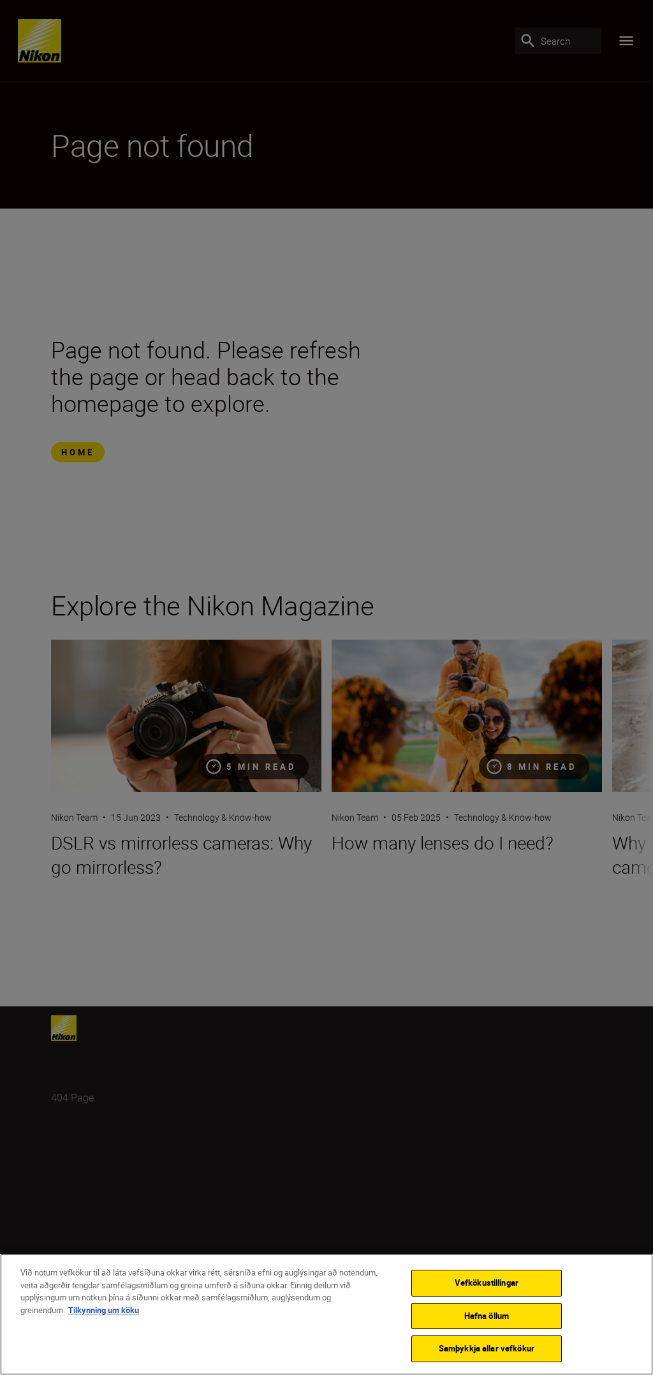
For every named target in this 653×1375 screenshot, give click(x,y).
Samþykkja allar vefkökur (486, 1348)
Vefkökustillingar (486, 1282)
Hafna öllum (486, 1315)
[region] (326, 1314)
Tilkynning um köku (103, 1310)
